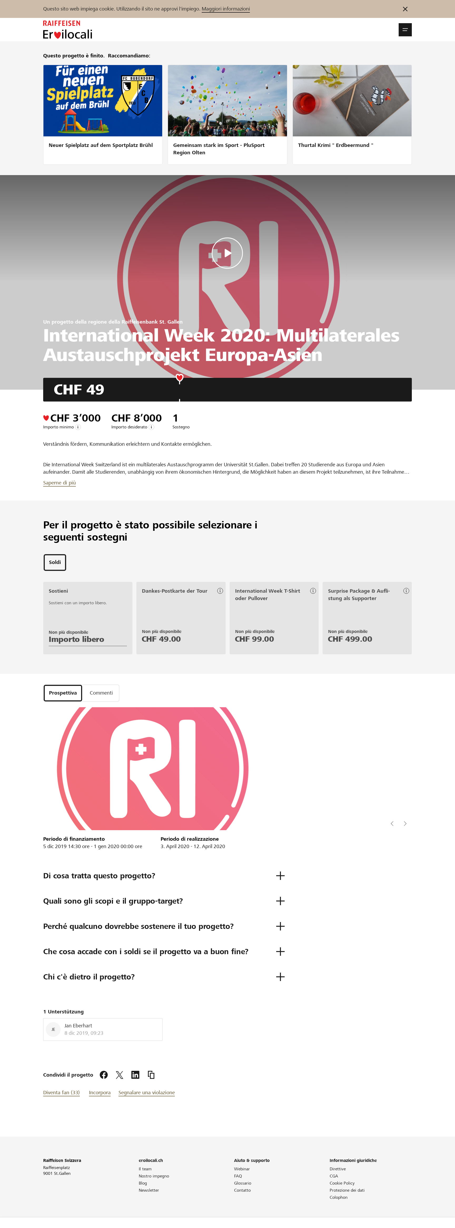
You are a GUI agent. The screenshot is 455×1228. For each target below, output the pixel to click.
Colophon (339, 1197)
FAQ (238, 1176)
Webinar (242, 1168)
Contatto (242, 1190)
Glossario (242, 1183)
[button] (405, 29)
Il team (145, 1168)
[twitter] (119, 1075)
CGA (334, 1176)
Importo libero (76, 639)
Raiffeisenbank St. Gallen (152, 322)
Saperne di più (59, 483)
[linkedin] (135, 1075)
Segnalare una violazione (146, 1093)
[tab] (54, 562)
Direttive (338, 1168)
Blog (143, 1183)
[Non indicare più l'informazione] (405, 9)
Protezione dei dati (347, 1190)
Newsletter (149, 1190)
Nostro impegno (154, 1176)
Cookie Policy (342, 1183)
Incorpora (100, 1093)
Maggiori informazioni (226, 9)
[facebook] (103, 1075)
